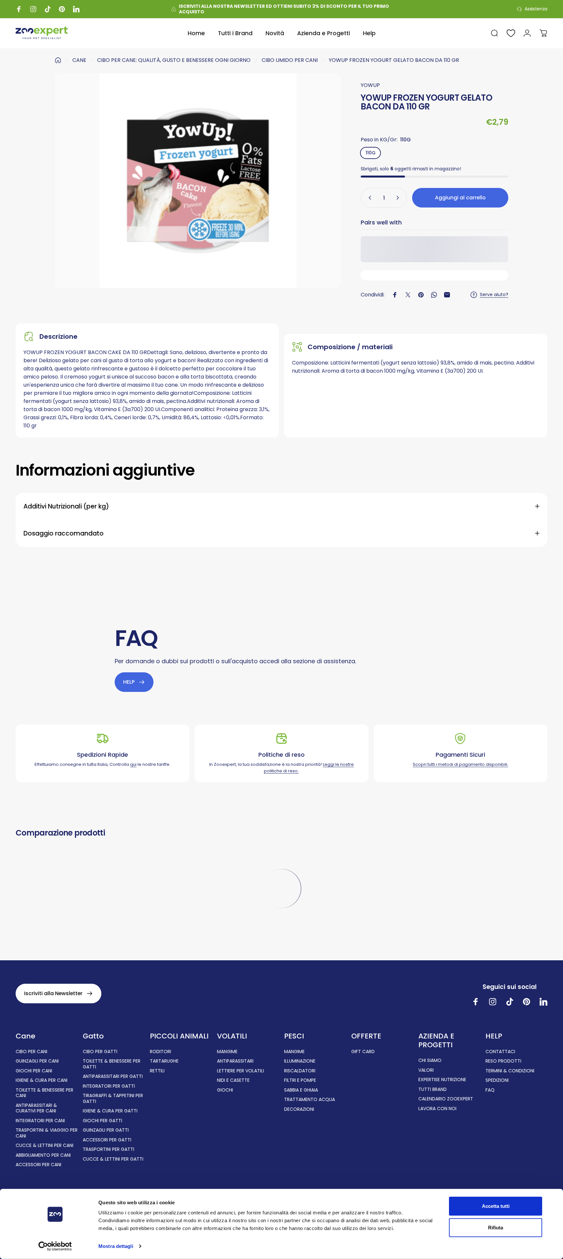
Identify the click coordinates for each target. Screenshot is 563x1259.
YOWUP (370, 85)
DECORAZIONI (299, 1109)
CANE (79, 60)
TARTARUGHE (164, 1061)
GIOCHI (225, 1090)
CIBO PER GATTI (100, 1052)
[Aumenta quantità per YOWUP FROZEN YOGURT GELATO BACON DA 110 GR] (399, 197)
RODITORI (160, 1052)
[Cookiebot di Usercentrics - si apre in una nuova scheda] (55, 1246)
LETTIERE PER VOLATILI (240, 1071)
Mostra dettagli (115, 1246)
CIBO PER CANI (31, 1052)
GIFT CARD (363, 1052)
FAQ (490, 1090)
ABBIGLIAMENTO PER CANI (43, 1155)
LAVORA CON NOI (437, 1109)
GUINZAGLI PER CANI (37, 1061)
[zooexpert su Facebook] (476, 1002)
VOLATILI (232, 1036)
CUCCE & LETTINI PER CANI (44, 1146)
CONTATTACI (500, 1052)
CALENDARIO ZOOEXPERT (445, 1099)
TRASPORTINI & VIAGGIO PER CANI (47, 1133)
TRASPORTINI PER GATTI (108, 1149)
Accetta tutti (496, 1206)
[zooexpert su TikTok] (509, 1002)
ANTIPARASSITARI (235, 1061)
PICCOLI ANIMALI (179, 1036)
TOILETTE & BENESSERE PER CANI (44, 1093)
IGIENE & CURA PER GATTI (110, 1111)
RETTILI (157, 1071)
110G (371, 153)
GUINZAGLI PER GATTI (106, 1130)
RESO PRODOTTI (503, 1061)
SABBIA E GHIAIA (301, 1090)
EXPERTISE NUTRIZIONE (442, 1080)
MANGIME (227, 1052)
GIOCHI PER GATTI (102, 1121)
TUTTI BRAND (432, 1090)
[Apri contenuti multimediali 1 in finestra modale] (198, 180)
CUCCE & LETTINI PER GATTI (113, 1159)
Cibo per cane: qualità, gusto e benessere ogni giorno (174, 60)
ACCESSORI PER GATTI (107, 1140)
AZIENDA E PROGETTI (436, 1041)
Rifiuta (495, 1227)
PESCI (294, 1036)
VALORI (426, 1070)
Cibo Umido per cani (290, 60)
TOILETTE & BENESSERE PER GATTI (111, 1064)
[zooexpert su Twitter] (543, 1002)
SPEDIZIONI (497, 1080)
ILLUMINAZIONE (299, 1061)
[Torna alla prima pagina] (58, 60)
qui (133, 764)
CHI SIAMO (429, 1061)
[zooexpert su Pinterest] (526, 1002)
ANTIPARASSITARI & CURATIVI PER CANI (36, 1108)
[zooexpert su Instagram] (493, 1002)
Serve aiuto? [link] (494, 295)
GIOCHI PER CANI (34, 1071)
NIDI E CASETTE (233, 1080)
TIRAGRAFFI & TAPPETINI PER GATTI (113, 1098)
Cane (25, 1036)
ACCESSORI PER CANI (38, 1165)
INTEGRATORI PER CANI (40, 1121)
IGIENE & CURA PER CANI (41, 1080)
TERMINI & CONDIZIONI (509, 1071)
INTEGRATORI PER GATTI (109, 1086)
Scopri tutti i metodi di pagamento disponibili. (460, 764)
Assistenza (536, 9)
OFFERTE (366, 1036)
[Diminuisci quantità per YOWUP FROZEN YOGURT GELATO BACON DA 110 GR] (368, 197)
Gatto (93, 1036)
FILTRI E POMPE (300, 1080)
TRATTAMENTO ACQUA (309, 1100)
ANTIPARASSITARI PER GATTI (113, 1077)
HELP (493, 1036)
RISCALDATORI (299, 1071)
